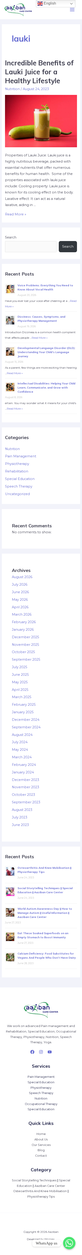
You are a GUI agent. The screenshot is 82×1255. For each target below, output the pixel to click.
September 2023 (26, 802)
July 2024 (20, 742)
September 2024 (26, 727)
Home (41, 1134)
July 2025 (19, 667)
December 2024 (25, 720)
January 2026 (23, 630)
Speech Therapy (18, 486)
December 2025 (25, 637)
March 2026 (21, 614)
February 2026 (24, 622)
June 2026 (20, 592)
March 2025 (21, 697)
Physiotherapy (17, 464)
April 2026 (20, 607)
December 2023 (25, 780)
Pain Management (20, 456)
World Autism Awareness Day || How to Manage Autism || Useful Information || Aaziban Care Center (45, 913)
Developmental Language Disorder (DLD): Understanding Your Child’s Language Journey (46, 352)
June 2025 (20, 675)
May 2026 (20, 600)
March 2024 (22, 757)
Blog (41, 1150)
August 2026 (22, 577)
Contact (41, 1155)
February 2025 (24, 705)
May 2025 (20, 682)
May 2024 (20, 750)
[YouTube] (50, 1052)
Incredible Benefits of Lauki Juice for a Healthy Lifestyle (39, 72)
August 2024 (22, 735)
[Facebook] (32, 1052)
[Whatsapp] (69, 1243)
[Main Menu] (72, 9)
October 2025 (23, 652)
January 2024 (23, 772)
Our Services (41, 1145)
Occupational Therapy (41, 1104)
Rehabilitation (16, 471)
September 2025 (26, 659)
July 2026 (19, 584)
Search (10, 237)
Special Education (20, 479)
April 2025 (20, 690)
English (49, 3)
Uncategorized (17, 494)
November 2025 (25, 645)
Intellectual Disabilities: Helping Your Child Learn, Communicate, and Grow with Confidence (46, 387)
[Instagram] (41, 1052)
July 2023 (19, 817)
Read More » (15, 214)
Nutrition (12, 89)
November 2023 (25, 787)
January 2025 (23, 712)
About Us (41, 1139)
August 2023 (22, 810)
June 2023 (20, 825)
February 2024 (24, 765)
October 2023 (23, 795)
